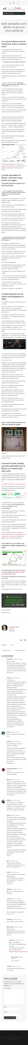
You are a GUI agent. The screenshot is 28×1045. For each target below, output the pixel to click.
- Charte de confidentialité (18, 1037)
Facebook (10, 3)
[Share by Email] (13, 645)
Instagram (15, 3)
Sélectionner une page (8, 13)
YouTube (13, 3)
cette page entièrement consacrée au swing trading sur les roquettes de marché (13, 534)
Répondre (20, 659)
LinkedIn (18, 3)
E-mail (5, 1012)
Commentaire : (8, 988)
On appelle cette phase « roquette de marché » (13, 484)
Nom (5, 1006)
